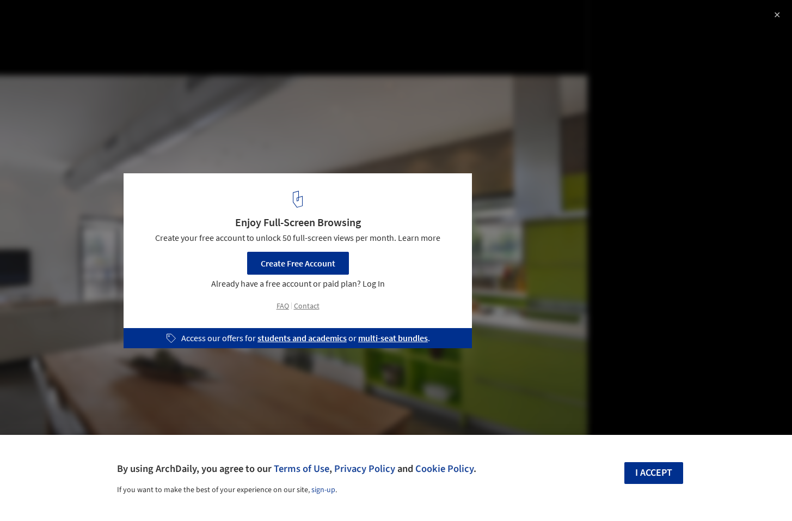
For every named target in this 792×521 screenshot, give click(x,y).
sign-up (323, 489)
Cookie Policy (444, 469)
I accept (653, 473)
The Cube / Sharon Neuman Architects (115, 19)
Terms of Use (301, 469)
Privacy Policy (364, 469)
